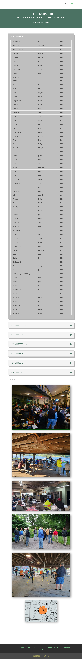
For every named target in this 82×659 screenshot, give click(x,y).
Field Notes (21, 647)
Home (12, 647)
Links (59, 647)
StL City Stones (33, 647)
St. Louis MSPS (43, 656)
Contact (40, 650)
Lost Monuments (48, 647)
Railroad (67, 647)
